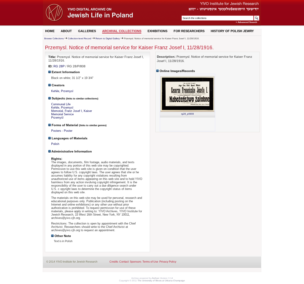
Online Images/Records (177, 71)
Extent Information (65, 72)
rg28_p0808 (187, 114)
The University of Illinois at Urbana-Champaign (161, 280)
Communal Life (61, 104)
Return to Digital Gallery (107, 38)
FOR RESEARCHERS (189, 31)
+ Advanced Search (246, 22)
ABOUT (66, 31)
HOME (50, 31)
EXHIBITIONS (157, 31)
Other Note (62, 236)
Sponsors (135, 261)
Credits (113, 261)
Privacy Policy (167, 261)
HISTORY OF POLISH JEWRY (232, 31)
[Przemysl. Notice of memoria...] (187, 94)
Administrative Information (71, 151)
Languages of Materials (69, 138)
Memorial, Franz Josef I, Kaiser (71, 111)
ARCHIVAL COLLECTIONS (121, 31)
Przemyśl (57, 117)
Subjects (58, 98)
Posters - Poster (61, 130)
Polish (55, 144)
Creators (58, 85)
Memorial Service (62, 114)
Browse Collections (54, 38)
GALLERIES (87, 31)
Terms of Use (150, 261)
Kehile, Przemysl (62, 91)
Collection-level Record (79, 38)
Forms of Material (64, 125)
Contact (124, 261)
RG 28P (59, 66)
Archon (155, 278)
